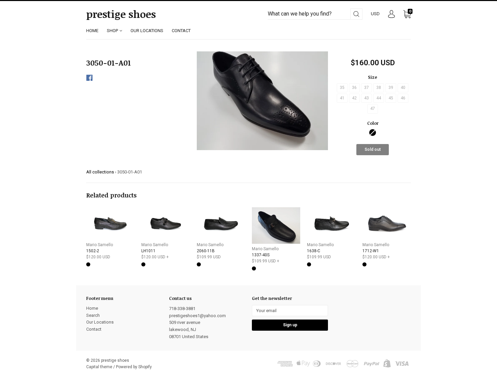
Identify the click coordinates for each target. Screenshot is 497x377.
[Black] (372, 132)
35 (342, 87)
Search (93, 315)
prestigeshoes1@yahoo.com (197, 315)
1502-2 (92, 251)
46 (403, 98)
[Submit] (356, 14)
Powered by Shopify (134, 366)
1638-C (313, 251)
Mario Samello (99, 244)
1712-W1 (370, 251)
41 (342, 98)
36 (354, 87)
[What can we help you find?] (315, 14)
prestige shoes (121, 14)
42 (354, 98)
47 (372, 108)
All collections (100, 171)
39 (390, 87)
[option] (262, 100)
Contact (93, 329)
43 (366, 98)
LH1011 (148, 251)
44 (378, 98)
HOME (92, 30)
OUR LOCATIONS (147, 30)
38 (378, 87)
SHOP (113, 30)
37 (366, 87)
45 (390, 98)
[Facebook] (89, 77)
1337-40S (260, 255)
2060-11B (206, 251)
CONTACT (181, 30)
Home (92, 308)
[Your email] (290, 310)
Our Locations (100, 322)
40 (403, 87)
